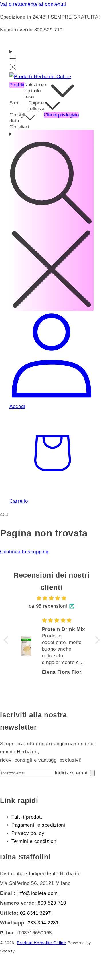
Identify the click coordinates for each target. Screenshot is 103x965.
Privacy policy (27, 833)
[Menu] (12, 60)
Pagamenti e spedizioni (38, 824)
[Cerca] (51, 220)
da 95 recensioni (48, 606)
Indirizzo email (72, 772)
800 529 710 (52, 902)
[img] (52, 598)
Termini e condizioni (34, 841)
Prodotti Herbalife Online (41, 943)
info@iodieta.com (37, 893)
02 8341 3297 (35, 913)
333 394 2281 (43, 922)
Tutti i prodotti (27, 816)
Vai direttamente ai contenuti (33, 4)
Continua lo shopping (24, 551)
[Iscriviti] (92, 773)
